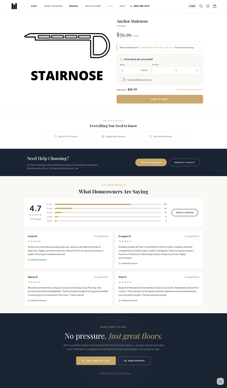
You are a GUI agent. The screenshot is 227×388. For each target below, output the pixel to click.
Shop (34, 6)
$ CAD (192, 6)
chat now (168, 47)
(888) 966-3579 (141, 6)
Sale (110, 6)
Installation (93, 6)
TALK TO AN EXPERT (151, 162)
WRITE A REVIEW (184, 212)
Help (122, 6)
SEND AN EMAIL (136, 361)
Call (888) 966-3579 (149, 47)
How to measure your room (190, 89)
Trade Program (53, 6)
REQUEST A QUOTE (184, 162)
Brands (73, 6)
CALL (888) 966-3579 (98, 361)
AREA (122, 65)
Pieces (155, 65)
